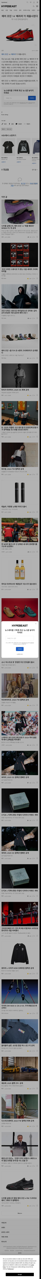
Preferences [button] (11, 1269)
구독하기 (20, 649)
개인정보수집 (25, 642)
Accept (20, 1274)
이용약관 (32, 642)
